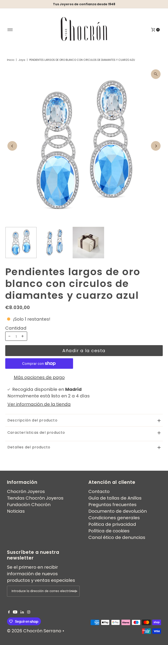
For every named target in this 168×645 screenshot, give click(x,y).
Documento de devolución (117, 511)
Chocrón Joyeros (26, 491)
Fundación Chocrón (29, 505)
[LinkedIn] (22, 612)
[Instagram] (28, 612)
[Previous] (12, 146)
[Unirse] (74, 591)
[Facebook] (9, 612)
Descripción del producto (32, 420)
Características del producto (36, 432)
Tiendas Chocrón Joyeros (35, 498)
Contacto (99, 491)
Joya (21, 60)
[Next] (156, 146)
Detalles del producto (28, 447)
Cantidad (15, 328)
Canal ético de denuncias (116, 537)
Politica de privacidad (112, 524)
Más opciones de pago (39, 377)
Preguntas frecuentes (112, 505)
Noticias (16, 511)
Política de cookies (109, 531)
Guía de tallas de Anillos (115, 498)
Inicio (10, 60)
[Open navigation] (10, 29)
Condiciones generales (114, 518)
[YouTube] (15, 612)
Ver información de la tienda (39, 404)
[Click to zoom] (156, 74)
